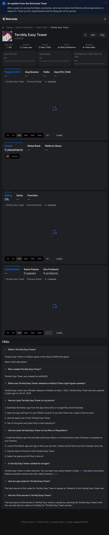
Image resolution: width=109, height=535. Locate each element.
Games (9, 27)
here (81, 470)
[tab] (13, 74)
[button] (54, 349)
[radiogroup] (24, 135)
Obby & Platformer (24, 27)
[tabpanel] (54, 109)
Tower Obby (41, 27)
